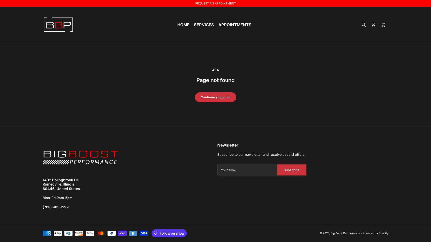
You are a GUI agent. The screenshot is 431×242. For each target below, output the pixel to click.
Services (204, 24)
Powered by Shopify (375, 233)
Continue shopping (216, 97)
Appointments (234, 24)
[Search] (364, 25)
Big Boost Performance (345, 233)
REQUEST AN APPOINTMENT (215, 3)
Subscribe (291, 170)
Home (183, 24)
